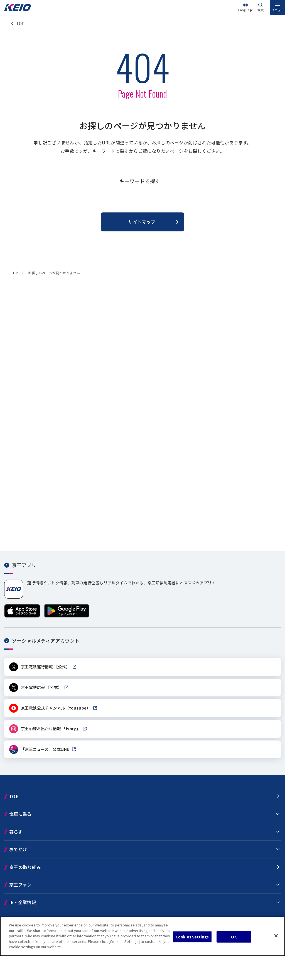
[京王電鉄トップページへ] (17, 9)
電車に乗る (20, 813)
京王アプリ (24, 565)
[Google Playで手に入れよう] (66, 616)
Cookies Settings (192, 936)
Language (245, 10)
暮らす (16, 831)
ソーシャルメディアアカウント (46, 640)
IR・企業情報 (22, 902)
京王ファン (20, 884)
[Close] (276, 936)
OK (234, 936)
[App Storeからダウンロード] (22, 616)
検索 (260, 10)
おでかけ (18, 849)
